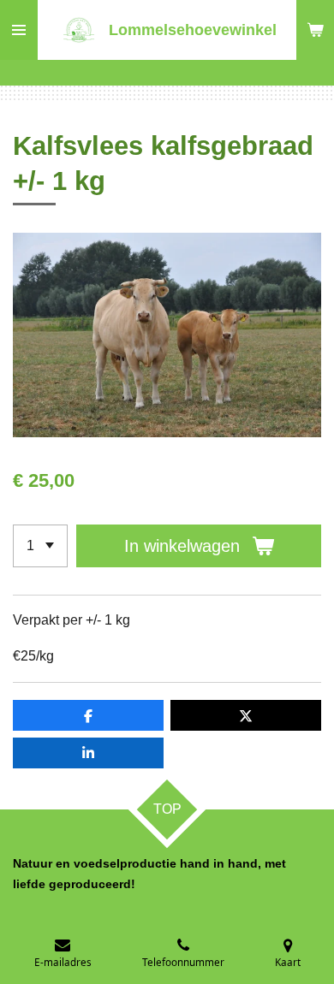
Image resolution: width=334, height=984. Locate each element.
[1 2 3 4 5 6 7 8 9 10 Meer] (40, 546)
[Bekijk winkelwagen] (315, 30)
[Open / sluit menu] (19, 30)
